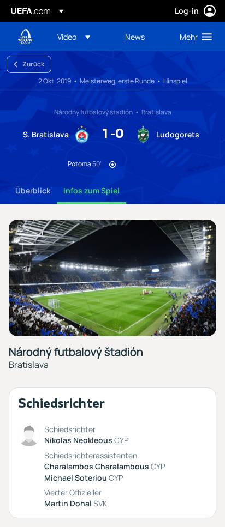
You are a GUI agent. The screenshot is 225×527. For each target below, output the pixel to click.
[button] (73, 36)
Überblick (32, 190)
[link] (135, 36)
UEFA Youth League (25, 36)
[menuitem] (82, 36)
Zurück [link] (33, 64)
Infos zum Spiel (91, 190)
